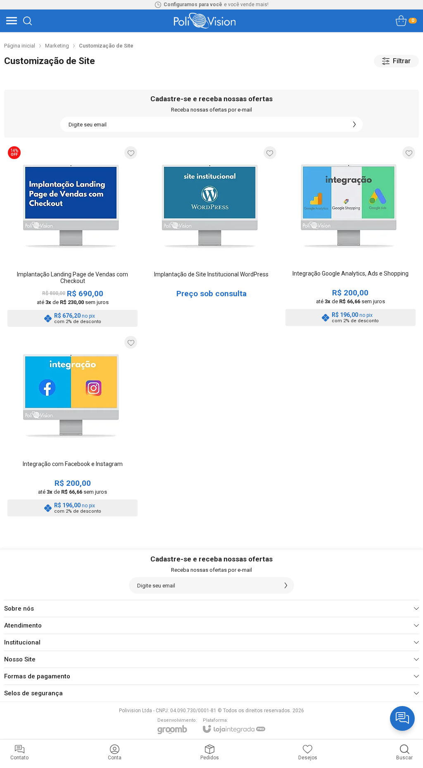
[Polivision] (204, 21)
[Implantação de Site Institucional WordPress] (211, 236)
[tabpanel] (211, 78)
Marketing (57, 46)
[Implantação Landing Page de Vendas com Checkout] (72, 236)
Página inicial (19, 46)
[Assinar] (354, 124)
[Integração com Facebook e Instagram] (72, 426)
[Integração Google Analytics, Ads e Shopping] (350, 236)
